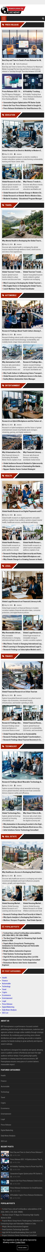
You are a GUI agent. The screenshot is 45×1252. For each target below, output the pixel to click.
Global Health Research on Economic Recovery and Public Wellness (12, 542)
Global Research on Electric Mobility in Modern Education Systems (22, 150)
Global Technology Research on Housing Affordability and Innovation (12, 813)
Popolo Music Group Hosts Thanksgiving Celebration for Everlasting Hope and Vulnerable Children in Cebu (20, 945)
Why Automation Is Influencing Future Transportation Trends (12, 362)
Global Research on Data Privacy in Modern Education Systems (12, 182)
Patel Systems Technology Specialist (17, 954)
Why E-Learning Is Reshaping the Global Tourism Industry (23, 283)
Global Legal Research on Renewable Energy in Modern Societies (33, 633)
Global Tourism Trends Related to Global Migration (33, 272)
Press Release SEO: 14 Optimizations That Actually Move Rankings (12, 91)
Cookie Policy (20, 1242)
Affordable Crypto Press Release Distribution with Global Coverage (27, 1195)
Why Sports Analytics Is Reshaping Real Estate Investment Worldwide (23, 917)
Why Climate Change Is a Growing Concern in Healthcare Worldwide (23, 559)
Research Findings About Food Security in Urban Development (23, 914)
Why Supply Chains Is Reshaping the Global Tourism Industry (23, 286)
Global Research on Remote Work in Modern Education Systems (23, 196)
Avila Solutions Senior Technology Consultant (20, 830)
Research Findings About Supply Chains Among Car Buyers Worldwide (33, 362)
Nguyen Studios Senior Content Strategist (19, 469)
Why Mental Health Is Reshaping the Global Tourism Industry (22, 241)
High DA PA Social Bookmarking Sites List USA (20, 957)
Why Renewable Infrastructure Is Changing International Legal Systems (12, 633)
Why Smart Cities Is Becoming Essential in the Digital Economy (33, 813)
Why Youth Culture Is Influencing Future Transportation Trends (23, 373)
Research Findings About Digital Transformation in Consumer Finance (23, 737)
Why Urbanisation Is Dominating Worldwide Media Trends (12, 452)
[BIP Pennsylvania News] (13, 10)
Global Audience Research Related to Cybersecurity (22, 463)
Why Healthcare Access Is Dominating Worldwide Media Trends (23, 466)
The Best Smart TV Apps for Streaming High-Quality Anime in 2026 (22, 939)
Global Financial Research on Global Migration (33, 723)
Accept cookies (22, 1247)
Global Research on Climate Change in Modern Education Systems (23, 193)
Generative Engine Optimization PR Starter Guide (21, 103)
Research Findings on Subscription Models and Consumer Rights (23, 650)
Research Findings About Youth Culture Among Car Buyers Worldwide (22, 331)
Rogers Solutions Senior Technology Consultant (21, 960)
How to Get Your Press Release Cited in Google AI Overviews (23, 105)
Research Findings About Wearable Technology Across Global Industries (22, 782)
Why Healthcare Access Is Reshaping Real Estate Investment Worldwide (22, 872)
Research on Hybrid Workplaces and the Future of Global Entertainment (22, 421)
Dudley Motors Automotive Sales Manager (19, 379)
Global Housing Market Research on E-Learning (12, 903)
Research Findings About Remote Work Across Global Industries (23, 827)
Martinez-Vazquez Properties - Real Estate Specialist (23, 920)
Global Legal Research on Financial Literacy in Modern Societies (22, 601)
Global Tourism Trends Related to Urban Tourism (12, 272)
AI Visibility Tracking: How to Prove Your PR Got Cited (33, 91)
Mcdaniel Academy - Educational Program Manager (22, 199)
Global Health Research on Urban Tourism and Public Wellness (33, 542)
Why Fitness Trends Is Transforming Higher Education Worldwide (33, 182)
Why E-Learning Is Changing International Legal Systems (23, 647)
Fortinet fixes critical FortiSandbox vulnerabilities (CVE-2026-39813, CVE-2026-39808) (21, 934)
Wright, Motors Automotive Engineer (17, 951)
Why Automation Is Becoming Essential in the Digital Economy (23, 824)
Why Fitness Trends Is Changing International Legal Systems (23, 644)
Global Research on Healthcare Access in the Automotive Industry (23, 376)
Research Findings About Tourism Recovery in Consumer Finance (23, 740)
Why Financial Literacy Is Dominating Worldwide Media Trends (33, 452)
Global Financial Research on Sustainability (19, 734)
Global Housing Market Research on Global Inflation (33, 903)
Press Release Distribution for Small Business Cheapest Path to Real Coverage (23, 108)
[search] (43, 18)
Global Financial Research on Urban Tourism (19, 692)
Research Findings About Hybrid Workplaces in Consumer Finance (12, 723)
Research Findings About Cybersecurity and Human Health (23, 554)
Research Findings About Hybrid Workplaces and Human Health (23, 556)
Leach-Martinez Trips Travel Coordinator (18, 289)
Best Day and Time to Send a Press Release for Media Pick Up (22, 60)
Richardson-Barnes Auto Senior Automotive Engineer (19, 964)
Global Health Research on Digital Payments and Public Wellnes (22, 511)
